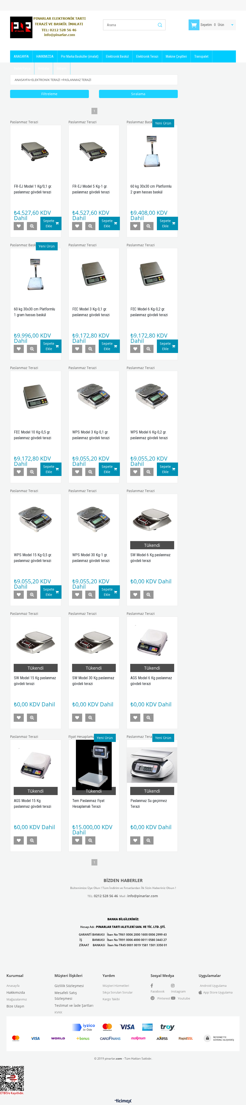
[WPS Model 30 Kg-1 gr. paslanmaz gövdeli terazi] (94, 519)
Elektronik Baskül (117, 56)
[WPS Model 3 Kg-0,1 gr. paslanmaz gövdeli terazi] (94, 396)
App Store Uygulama (218, 992)
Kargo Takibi (111, 999)
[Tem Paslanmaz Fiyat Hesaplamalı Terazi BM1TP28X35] (94, 765)
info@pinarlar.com (142, 896)
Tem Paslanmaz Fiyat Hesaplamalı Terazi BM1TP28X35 (88, 806)
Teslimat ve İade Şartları (74, 1005)
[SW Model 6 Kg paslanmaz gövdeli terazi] (152, 519)
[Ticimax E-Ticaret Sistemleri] (123, 1101)
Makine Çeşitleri (176, 56)
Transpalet (201, 56)
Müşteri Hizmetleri (116, 985)
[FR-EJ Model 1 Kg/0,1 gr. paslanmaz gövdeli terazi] (35, 150)
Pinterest (163, 998)
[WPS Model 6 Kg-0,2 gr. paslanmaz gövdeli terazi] (152, 396)
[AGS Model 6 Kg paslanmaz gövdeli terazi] (152, 642)
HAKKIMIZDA (45, 56)
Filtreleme (49, 94)
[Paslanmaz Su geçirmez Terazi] (152, 765)
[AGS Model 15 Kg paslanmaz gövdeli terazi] (35, 765)
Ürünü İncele (32, 226)
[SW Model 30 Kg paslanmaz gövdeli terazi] (94, 642)
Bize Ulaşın (15, 1006)
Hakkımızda (15, 992)
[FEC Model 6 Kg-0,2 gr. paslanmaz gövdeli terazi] (152, 273)
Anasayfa (12, 985)
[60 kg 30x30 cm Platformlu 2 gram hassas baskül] (152, 150)
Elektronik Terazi (147, 56)
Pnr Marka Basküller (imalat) (79, 56)
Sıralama (138, 94)
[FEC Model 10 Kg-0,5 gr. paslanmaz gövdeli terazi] (35, 396)
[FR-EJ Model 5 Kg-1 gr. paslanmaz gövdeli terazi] (94, 150)
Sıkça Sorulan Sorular (118, 992)
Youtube (183, 998)
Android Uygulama (213, 985)
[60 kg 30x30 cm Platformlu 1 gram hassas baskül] (35, 273)
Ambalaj (43, 68)
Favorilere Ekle (19, 226)
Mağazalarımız (16, 999)
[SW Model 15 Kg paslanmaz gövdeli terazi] (35, 642)
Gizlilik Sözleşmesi (69, 985)
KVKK (58, 1012)
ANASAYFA (21, 56)
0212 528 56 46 (106, 896)
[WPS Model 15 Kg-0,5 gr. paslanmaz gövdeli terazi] (35, 519)
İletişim (62, 68)
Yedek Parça (22, 68)
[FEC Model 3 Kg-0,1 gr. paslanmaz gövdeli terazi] (94, 273)
